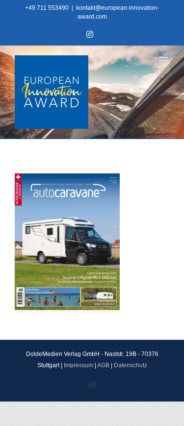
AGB (103, 365)
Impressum (78, 365)
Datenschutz (130, 365)
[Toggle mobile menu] (164, 60)
